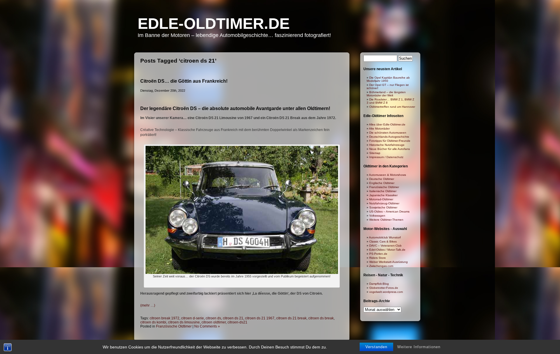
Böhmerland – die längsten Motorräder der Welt (386, 94)
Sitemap (374, 153)
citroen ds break (321, 318)
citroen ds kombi (153, 322)
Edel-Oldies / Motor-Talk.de (387, 249)
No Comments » (207, 326)
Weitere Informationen (418, 347)
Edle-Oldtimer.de (214, 23)
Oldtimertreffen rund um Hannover (392, 106)
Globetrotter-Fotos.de (383, 287)
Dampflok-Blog (379, 283)
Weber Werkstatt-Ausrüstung (388, 261)
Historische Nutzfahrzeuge (387, 144)
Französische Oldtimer (174, 326)
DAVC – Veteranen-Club (385, 245)
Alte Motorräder (379, 128)
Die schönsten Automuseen (387, 132)
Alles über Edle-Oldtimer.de (387, 124)
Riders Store (377, 257)
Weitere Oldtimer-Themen (386, 219)
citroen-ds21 (237, 322)
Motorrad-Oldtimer (381, 199)
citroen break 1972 (164, 318)
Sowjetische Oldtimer (383, 207)
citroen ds (213, 318)
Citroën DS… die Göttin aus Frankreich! (184, 81)
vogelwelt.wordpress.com (386, 291)
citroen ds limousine (184, 322)
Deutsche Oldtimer (381, 178)
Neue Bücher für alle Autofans (389, 149)
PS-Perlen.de (378, 253)
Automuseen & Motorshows (387, 174)
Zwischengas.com (381, 266)
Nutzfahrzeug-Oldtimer (384, 203)
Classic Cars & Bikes (383, 241)
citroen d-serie (192, 318)
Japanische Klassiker (383, 195)
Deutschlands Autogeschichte (389, 136)
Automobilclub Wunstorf (385, 237)
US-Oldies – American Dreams (389, 211)
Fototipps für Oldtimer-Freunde (389, 140)
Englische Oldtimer (381, 183)
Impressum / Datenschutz (386, 157)
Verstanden (376, 347)
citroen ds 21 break (291, 318)
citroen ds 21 (233, 318)
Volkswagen (377, 215)
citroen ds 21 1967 (259, 318)
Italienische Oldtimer (382, 191)
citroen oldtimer (214, 322)
